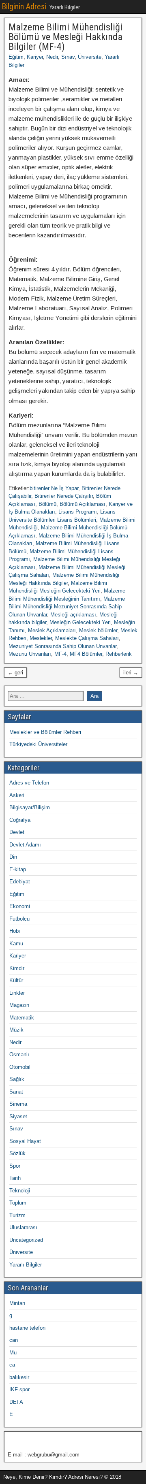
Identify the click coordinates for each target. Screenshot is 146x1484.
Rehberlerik (118, 654)
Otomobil (19, 1067)
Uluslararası (23, 1227)
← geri (15, 673)
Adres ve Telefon (29, 783)
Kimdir (16, 968)
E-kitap (17, 869)
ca (12, 1365)
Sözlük (17, 1153)
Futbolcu (19, 919)
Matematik (21, 1018)
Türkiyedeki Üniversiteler (38, 744)
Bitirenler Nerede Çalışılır (63, 496)
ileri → (130, 673)
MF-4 (60, 654)
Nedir (52, 57)
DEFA (16, 1402)
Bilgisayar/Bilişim (29, 807)
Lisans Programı (77, 512)
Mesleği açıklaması (73, 615)
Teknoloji (19, 1191)
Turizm (17, 1215)
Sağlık (16, 1079)
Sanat (16, 1092)
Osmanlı (19, 1054)
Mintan (17, 1303)
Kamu (16, 943)
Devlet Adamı (25, 845)
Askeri (16, 795)
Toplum (17, 1203)
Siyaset (18, 1116)
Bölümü (47, 504)
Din (13, 857)
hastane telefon (27, 1328)
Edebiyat (19, 881)
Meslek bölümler (98, 630)
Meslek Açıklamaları (52, 630)
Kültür (16, 980)
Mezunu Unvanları (30, 654)
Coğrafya (19, 820)
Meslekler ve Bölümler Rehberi (45, 732)
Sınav (68, 57)
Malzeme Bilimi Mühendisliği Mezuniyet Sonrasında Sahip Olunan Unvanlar (67, 607)
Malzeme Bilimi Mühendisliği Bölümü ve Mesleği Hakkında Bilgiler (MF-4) (65, 36)
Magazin (19, 1005)
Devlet (16, 832)
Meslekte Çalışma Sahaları (87, 638)
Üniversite (89, 57)
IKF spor (19, 1389)
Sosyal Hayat (25, 1141)
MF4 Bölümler (86, 654)
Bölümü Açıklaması (82, 504)
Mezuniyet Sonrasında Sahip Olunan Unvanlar (62, 646)
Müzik (16, 1030)
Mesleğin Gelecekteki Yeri (80, 622)
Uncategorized (26, 1240)
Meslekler (41, 638)
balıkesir (19, 1377)
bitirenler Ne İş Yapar (54, 488)
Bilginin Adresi (24, 6)
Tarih (15, 1178)
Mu (13, 1353)
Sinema (18, 1104)
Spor (14, 1166)
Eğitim (16, 57)
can (13, 1340)
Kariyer (35, 57)
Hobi (14, 931)
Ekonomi (19, 906)
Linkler (17, 993)
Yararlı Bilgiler (25, 1265)
